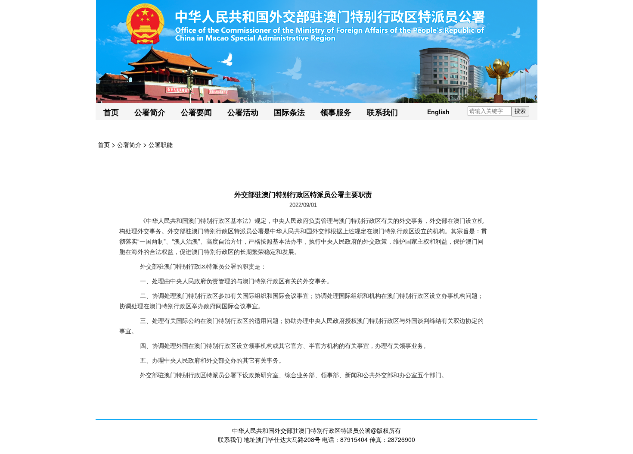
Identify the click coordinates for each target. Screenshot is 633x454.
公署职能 (161, 144)
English (438, 111)
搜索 (520, 111)
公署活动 (242, 112)
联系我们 (382, 112)
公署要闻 (196, 112)
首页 (111, 112)
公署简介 (149, 112)
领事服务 (335, 112)
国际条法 (289, 112)
